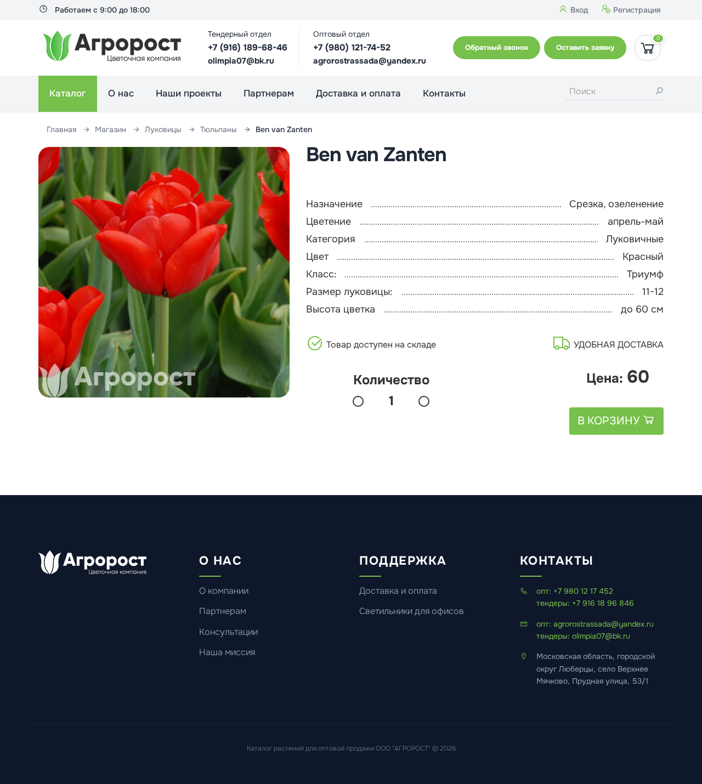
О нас (121, 93)
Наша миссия (227, 652)
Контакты (444, 93)
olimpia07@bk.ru (241, 60)
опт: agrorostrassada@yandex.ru (595, 624)
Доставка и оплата (358, 93)
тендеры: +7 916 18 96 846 (585, 603)
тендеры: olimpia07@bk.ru (583, 636)
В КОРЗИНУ (610, 421)
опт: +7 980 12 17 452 (574, 591)
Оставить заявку (585, 47)
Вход (578, 10)
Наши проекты (189, 93)
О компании (223, 591)
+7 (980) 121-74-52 (351, 47)
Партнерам (269, 93)
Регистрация (636, 10)
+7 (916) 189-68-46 (247, 47)
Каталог (67, 93)
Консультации (228, 632)
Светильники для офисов (411, 611)
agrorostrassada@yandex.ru (369, 60)
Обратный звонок (496, 47)
